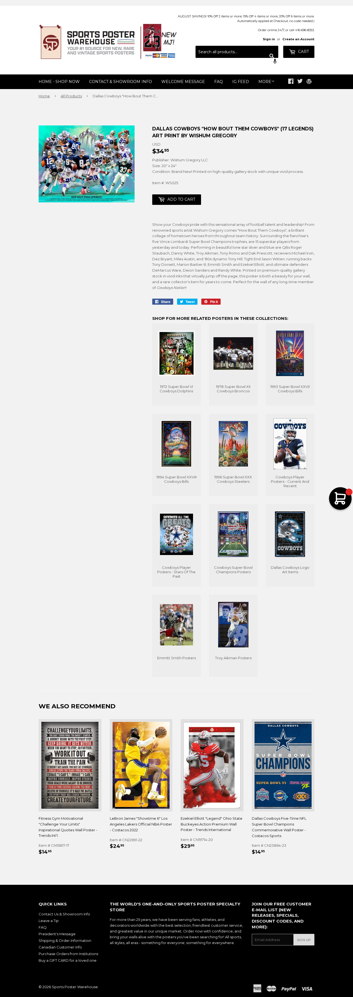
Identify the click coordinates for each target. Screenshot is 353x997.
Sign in (269, 39)
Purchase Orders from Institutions (68, 954)
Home (44, 96)
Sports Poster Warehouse (75, 987)
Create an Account (298, 39)
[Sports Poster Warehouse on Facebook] (291, 82)
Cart (303, 51)
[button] (237, 62)
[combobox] (237, 52)
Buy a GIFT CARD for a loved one (68, 960)
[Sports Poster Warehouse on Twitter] (300, 82)
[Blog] (309, 82)
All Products (71, 96)
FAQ (218, 81)
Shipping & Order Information (65, 940)
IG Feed (240, 81)
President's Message (57, 934)
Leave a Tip (49, 920)
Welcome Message (183, 81)
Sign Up (304, 940)
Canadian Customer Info (60, 947)
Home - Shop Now (59, 81)
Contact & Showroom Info (120, 81)
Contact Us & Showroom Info (64, 914)
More (264, 81)
